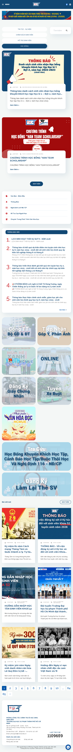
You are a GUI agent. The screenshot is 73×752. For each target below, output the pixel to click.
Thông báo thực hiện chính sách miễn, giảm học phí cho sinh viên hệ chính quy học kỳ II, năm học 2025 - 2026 (37, 298)
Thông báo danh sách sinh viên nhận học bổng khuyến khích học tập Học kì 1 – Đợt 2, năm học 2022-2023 (35, 92)
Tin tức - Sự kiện (24, 29)
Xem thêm (36, 184)
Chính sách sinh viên (24, 35)
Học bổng (24, 46)
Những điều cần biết (12, 741)
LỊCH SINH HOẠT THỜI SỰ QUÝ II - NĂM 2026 (31, 239)
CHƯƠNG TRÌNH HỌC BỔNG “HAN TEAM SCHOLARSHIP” (32, 159)
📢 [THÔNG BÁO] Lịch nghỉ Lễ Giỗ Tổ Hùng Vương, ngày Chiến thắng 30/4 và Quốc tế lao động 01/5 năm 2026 (37, 285)
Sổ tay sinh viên (28, 739)
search (67, 30)
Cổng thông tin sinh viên (13, 739)
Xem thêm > (14, 105)
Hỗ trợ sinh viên (24, 40)
